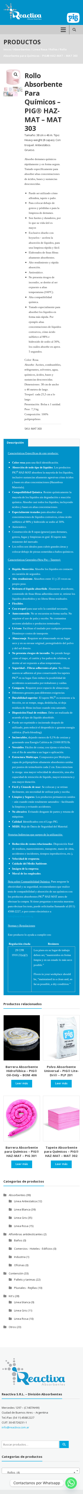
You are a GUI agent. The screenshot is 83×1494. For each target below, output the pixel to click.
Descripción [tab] (15, 442)
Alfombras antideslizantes (26, 1234)
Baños (18, 1240)
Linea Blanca (22, 1209)
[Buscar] (64, 1444)
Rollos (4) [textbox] (39, 1472)
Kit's (11, 1296)
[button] (16, 74)
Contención (16, 1273)
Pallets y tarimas (24, 1279)
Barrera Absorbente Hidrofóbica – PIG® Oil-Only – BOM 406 (22, 1071)
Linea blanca (22, 1302)
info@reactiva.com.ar (15, 1427)
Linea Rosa (40, 49)
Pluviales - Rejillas (25, 1288)
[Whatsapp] (71, 1483)
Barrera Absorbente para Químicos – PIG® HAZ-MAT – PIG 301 (21, 1151)
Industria (20, 1257)
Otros (12, 1327)
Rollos (53, 49)
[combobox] (41, 1471)
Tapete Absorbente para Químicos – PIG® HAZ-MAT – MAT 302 (61, 1151)
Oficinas (19, 1265)
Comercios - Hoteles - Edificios (33, 1249)
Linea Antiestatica (25, 1201)
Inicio (7, 49)
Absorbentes (21, 49)
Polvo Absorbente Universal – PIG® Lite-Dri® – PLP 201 (61, 1071)
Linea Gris (20, 1218)
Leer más (22, 1083)
